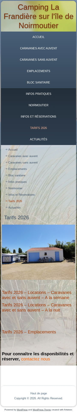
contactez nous (35, 359)
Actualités (38, 139)
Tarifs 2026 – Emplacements (29, 332)
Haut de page (38, 393)
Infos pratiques (38, 93)
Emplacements (38, 71)
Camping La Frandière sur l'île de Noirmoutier (39, 16)
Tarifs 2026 (38, 128)
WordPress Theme (42, 409)
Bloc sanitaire (38, 82)
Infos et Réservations (38, 116)
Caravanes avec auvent (38, 48)
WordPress (22, 409)
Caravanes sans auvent (38, 59)
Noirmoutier (38, 105)
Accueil (38, 37)
